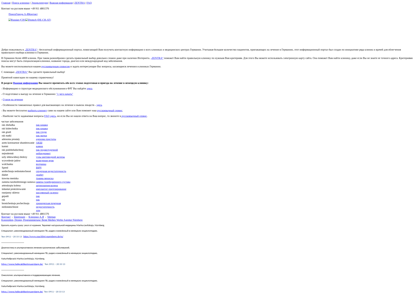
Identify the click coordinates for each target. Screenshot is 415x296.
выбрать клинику (37, 110)
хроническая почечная (48, 203)
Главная (5, 2)
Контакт (33, 14)
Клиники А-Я (36, 217)
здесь (89, 88)
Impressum (19, 217)
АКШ (39, 142)
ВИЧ (38, 167)
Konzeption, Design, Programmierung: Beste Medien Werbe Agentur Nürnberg (42, 220)
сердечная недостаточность (51, 171)
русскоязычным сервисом (55, 66)
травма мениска (44, 178)
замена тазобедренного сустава (53, 182)
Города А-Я (22, 14)
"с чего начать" (64, 94)
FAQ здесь (50, 116)
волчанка (41, 164)
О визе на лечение (13, 99)
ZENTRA (79, 2)
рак (38, 196)
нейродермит (43, 153)
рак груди (41, 132)
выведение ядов (45, 160)
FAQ (89, 2)
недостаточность (45, 206)
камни (39, 146)
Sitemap (51, 217)
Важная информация (61, 2)
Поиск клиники (21, 2)
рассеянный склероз (47, 192)
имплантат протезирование (51, 189)
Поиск (12, 14)
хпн (38, 210)
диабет (39, 174)
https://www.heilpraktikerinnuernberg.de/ (22, 264)
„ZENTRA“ (30, 49)
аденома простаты (46, 139)
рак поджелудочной (47, 149)
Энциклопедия (39, 2)
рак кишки (42, 125)
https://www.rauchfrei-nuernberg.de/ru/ (43, 236)
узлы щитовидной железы (50, 157)
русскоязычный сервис (109, 110)
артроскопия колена (47, 185)
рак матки (41, 135)
